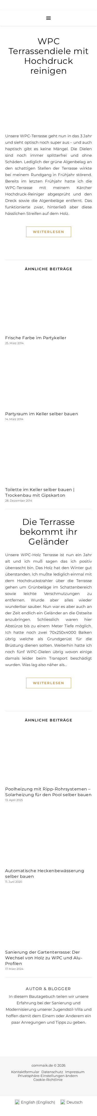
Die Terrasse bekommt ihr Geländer (49, 532)
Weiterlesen (48, 232)
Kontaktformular (25, 1072)
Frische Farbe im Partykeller (35, 337)
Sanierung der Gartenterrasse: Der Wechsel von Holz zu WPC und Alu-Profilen (43, 958)
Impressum (75, 1072)
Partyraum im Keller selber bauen (41, 413)
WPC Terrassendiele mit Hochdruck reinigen (49, 56)
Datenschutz (52, 1072)
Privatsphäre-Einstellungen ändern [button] (48, 1076)
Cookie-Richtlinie (48, 1079)
